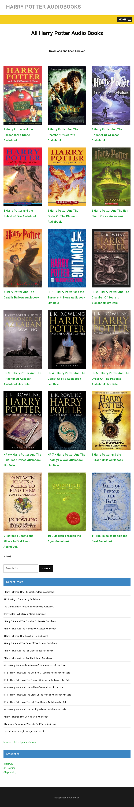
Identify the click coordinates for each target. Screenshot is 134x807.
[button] (124, 20)
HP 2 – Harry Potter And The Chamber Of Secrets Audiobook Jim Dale (110, 297)
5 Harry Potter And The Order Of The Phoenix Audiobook (63, 216)
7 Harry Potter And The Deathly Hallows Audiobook (27, 658)
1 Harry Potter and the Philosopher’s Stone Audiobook (18, 135)
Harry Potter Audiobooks (43, 7)
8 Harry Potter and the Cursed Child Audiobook (25, 717)
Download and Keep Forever (67, 51)
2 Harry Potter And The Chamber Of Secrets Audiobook (63, 135)
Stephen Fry (10, 772)
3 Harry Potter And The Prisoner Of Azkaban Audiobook (107, 135)
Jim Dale (8, 763)
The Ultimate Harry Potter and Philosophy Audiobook (28, 607)
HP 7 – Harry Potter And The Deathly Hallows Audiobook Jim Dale (66, 460)
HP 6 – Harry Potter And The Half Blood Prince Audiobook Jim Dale (22, 460)
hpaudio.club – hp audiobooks (19, 742)
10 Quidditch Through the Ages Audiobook (23, 731)
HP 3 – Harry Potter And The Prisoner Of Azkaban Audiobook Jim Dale (22, 379)
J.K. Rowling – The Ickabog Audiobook (21, 599)
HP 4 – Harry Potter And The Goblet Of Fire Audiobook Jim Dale (66, 379)
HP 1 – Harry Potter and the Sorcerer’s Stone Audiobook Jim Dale (66, 297)
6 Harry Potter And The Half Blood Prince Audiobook (28, 651)
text (8, 556)
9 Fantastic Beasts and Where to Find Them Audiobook (18, 541)
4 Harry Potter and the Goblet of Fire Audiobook (25, 636)
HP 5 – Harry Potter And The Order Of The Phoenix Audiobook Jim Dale (110, 379)
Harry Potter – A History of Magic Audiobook (24, 614)
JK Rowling (9, 768)
